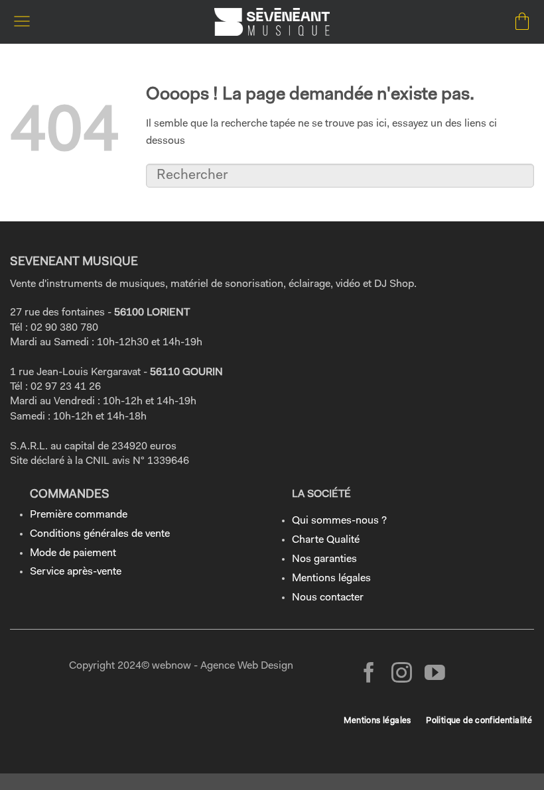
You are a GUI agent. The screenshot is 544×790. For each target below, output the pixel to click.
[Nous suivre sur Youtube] (435, 674)
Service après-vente (75, 572)
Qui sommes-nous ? (339, 521)
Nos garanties (324, 559)
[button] (22, 21)
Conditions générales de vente (100, 534)
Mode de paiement (73, 553)
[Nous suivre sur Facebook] (369, 674)
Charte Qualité (326, 540)
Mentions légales (331, 578)
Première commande (78, 515)
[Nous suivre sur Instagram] (401, 674)
